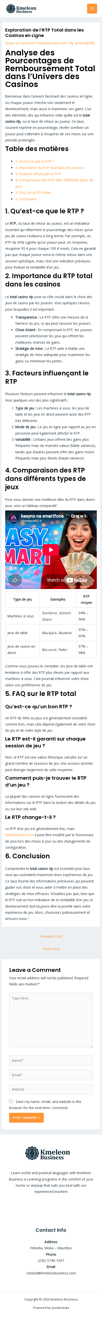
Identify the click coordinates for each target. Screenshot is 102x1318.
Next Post (51, 948)
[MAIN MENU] (92, 9)
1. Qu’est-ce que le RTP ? (34, 161)
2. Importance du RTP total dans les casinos (49, 167)
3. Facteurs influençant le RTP (38, 173)
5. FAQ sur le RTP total (33, 192)
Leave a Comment (19, 43)
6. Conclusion (25, 199)
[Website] (51, 1090)
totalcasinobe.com (52, 43)
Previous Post (51, 936)
